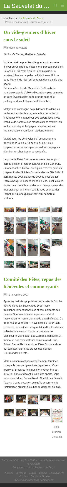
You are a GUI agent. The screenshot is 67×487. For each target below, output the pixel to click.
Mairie (32, 472)
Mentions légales (40, 476)
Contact (23, 476)
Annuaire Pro (56, 472)
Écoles (43, 472)
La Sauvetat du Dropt (28, 5)
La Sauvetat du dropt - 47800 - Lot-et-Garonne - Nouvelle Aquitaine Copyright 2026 (33, 463)
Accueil (9, 472)
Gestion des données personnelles (34, 480)
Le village (21, 472)
